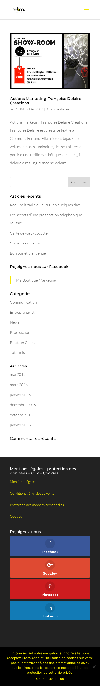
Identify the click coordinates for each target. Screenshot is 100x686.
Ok (38, 679)
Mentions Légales (22, 482)
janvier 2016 (20, 394)
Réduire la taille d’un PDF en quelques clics (45, 204)
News (14, 322)
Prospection (20, 332)
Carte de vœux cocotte (29, 233)
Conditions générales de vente (32, 493)
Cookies (16, 516)
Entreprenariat (22, 312)
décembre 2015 (23, 404)
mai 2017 (17, 374)
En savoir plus (53, 679)
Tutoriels (17, 352)
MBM (20, 109)
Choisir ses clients (25, 243)
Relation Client (22, 342)
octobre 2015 (21, 414)
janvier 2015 (20, 424)
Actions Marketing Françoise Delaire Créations (45, 100)
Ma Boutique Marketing (36, 280)
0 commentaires (57, 109)
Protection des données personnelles (37, 505)
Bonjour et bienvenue (28, 253)
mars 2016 (19, 384)
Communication (23, 302)
